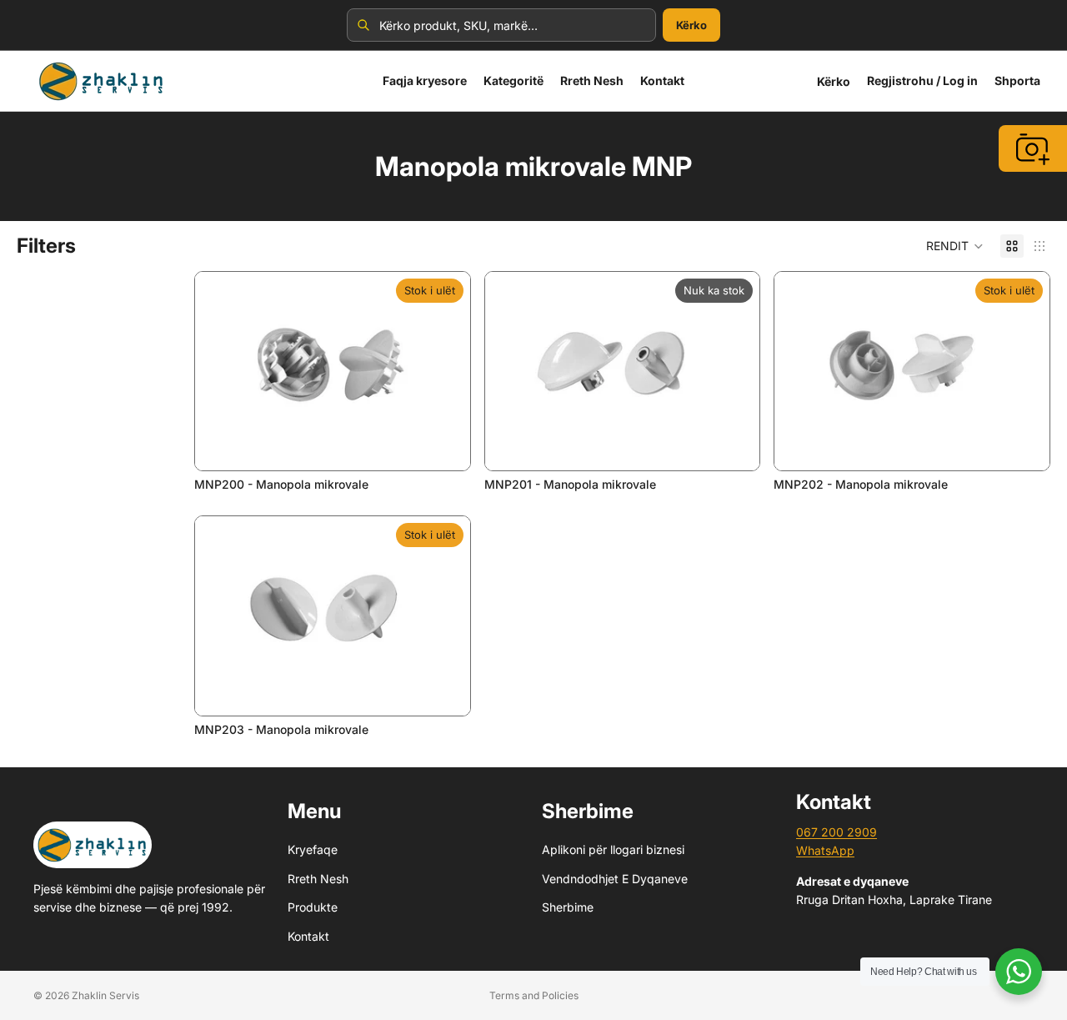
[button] (955, 246)
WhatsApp (825, 850)
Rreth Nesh (318, 879)
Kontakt (308, 935)
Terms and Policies (534, 995)
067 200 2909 (836, 832)
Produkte (313, 907)
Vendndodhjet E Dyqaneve (615, 879)
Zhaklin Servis (105, 995)
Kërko (691, 25)
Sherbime (568, 907)
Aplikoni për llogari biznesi (613, 849)
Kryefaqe (313, 849)
